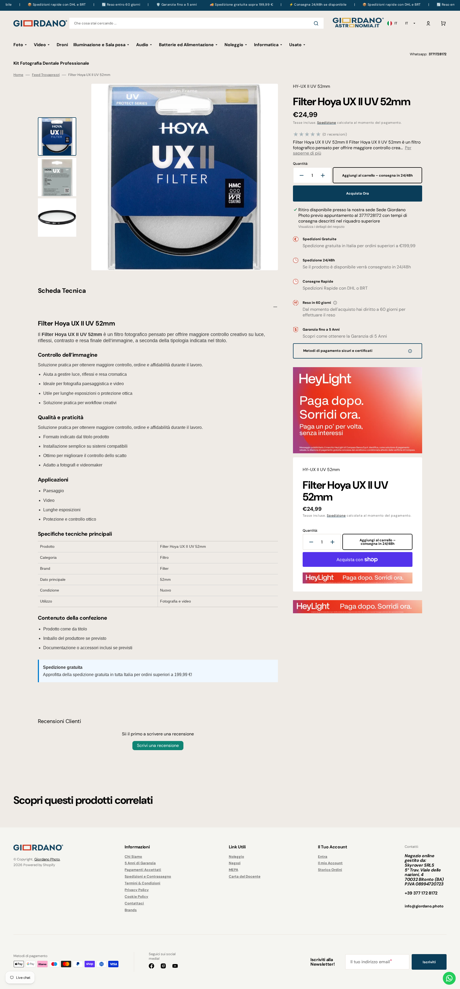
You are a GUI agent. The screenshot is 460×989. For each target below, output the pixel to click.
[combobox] (196, 23)
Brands (131, 910)
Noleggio (236, 857)
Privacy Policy (137, 890)
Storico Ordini (330, 869)
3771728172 (438, 54)
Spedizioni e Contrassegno (148, 876)
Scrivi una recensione (158, 745)
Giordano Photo (47, 859)
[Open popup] (335, 302)
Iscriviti (429, 962)
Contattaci (134, 903)
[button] (428, 23)
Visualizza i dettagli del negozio (321, 227)
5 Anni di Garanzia (140, 863)
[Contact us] (449, 978)
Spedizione (326, 123)
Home (18, 75)
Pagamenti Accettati (143, 869)
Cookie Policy (136, 896)
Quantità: (300, 164)
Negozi (235, 863)
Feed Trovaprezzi (46, 75)
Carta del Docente (244, 876)
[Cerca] (317, 23)
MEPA (233, 869)
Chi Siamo (133, 857)
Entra (322, 857)
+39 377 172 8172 (421, 893)
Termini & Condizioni (142, 883)
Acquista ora (357, 193)
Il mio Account (330, 863)
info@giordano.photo (424, 906)
